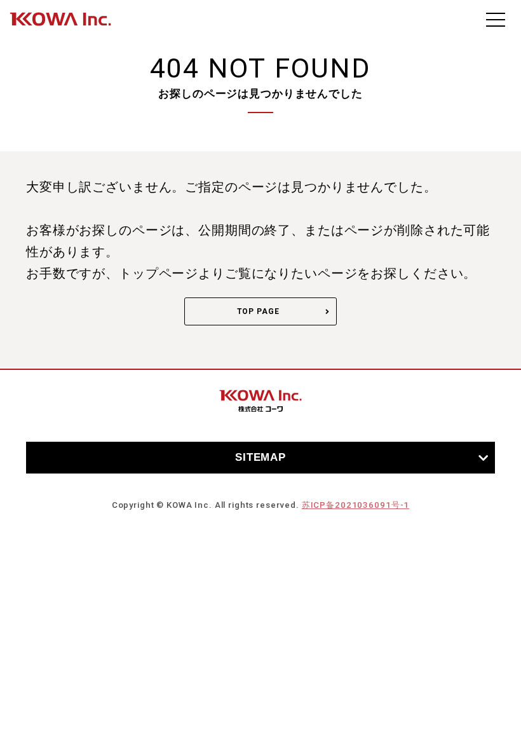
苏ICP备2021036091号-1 (355, 505)
